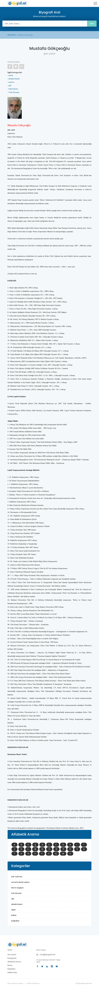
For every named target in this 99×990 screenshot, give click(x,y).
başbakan (15, 921)
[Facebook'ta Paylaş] (9, 66)
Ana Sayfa (11, 954)
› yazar (10, 75)
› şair (9, 85)
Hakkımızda (12, 972)
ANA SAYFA (11, 35)
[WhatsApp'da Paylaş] (21, 66)
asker (13, 910)
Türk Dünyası (16, 893)
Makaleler (11, 969)
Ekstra (9, 965)
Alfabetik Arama (14, 962)
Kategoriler (12, 958)
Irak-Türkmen (16, 876)
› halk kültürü (12, 89)
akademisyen (17, 904)
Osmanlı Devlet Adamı (20, 882)
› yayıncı (10, 82)
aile (12, 899)
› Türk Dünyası (13, 92)
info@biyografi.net (47, 954)
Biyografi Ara (17, 3)
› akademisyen (13, 79)
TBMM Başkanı (17, 888)
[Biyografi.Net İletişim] (17, 944)
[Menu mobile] (95, 4)
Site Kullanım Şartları (15, 983)
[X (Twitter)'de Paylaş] (15, 66)
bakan (13, 915)
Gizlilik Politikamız (33, 983)
